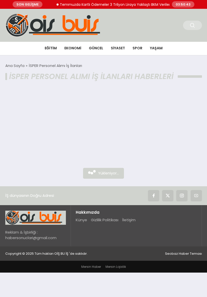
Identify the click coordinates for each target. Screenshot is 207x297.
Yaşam (156, 48)
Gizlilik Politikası (104, 219)
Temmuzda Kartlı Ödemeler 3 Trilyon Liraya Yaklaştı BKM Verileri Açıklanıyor (122, 4)
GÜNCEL (96, 48)
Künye (81, 219)
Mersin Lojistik (116, 267)
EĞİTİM (51, 48)
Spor (137, 48)
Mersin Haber (91, 267)
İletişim (129, 219)
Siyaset (118, 48)
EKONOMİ (72, 48)
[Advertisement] (103, 127)
